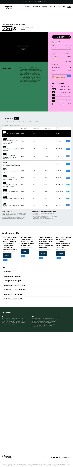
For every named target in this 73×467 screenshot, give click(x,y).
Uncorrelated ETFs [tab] (27, 122)
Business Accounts (36, 6)
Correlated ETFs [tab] (5, 122)
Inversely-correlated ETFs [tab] (16, 122)
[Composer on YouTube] (57, 457)
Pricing (50, 6)
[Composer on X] (51, 457)
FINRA (60, 463)
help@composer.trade (66, 457)
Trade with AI (27, 6)
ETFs (4, 22)
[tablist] (36, 122)
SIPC (64, 463)
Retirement (44, 6)
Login (64, 6)
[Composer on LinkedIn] (54, 457)
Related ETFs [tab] (35, 122)
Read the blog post (44, 1)
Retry (23, 49)
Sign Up (69, 6)
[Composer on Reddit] (60, 457)
